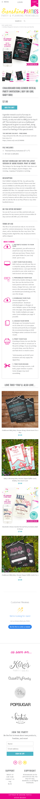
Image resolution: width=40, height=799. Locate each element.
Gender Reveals (8, 25)
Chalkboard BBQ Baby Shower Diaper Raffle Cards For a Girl (20, 576)
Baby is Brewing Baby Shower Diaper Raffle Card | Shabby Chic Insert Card (20, 479)
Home (3, 25)
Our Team (10, 777)
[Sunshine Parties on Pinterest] (15, 762)
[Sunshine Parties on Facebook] (20, 762)
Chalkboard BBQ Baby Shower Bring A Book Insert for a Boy (20, 431)
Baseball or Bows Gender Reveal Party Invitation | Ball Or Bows (20, 528)
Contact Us (10, 779)
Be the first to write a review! (20, 627)
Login (20, 2)
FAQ (10, 781)
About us (10, 775)
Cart (34, 2)
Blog (10, 784)
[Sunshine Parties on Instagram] (25, 762)
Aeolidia (23, 798)
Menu (6, 2)
